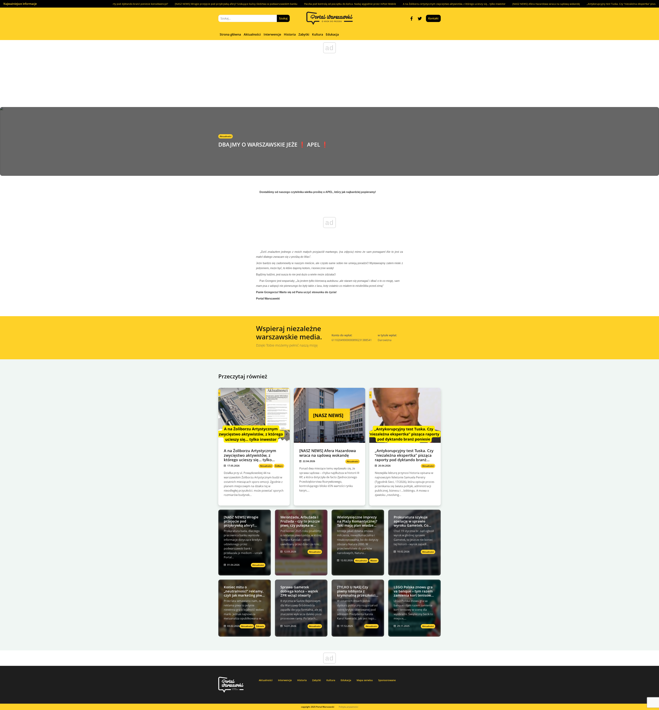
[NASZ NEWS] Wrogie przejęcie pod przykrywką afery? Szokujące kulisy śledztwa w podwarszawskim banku (176, 3)
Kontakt (433, 18)
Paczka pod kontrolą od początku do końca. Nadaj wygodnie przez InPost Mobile (290, 3)
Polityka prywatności (348, 706)
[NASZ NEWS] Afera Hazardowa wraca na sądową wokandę (486, 3)
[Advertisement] (329, 81)
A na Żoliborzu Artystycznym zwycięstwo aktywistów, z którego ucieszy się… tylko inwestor (394, 3)
